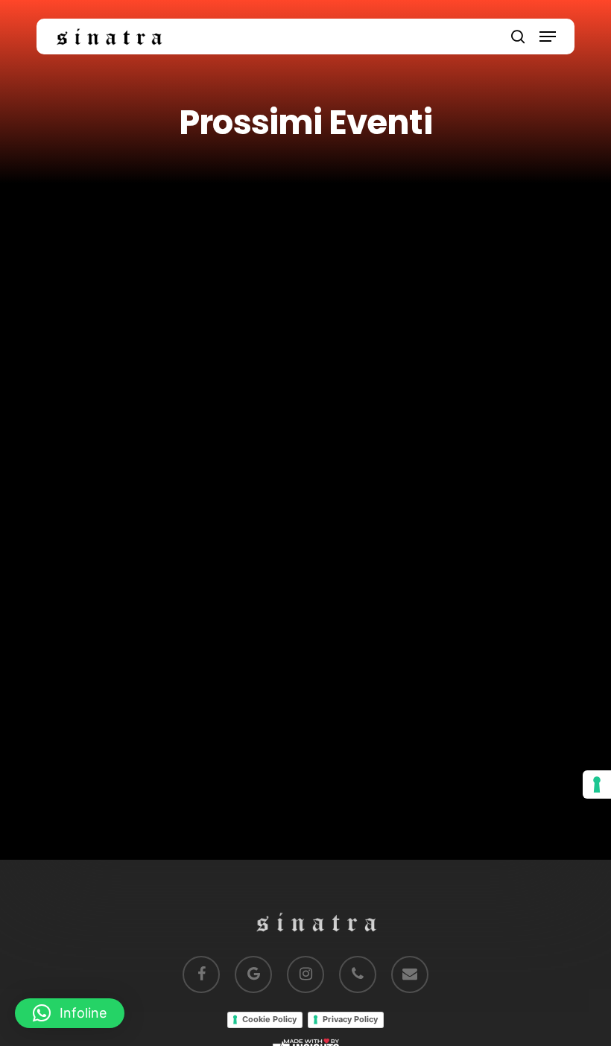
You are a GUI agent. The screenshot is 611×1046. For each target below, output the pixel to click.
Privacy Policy (350, 1019)
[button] (547, 36)
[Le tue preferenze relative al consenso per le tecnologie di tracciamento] (597, 784)
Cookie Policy (269, 1019)
